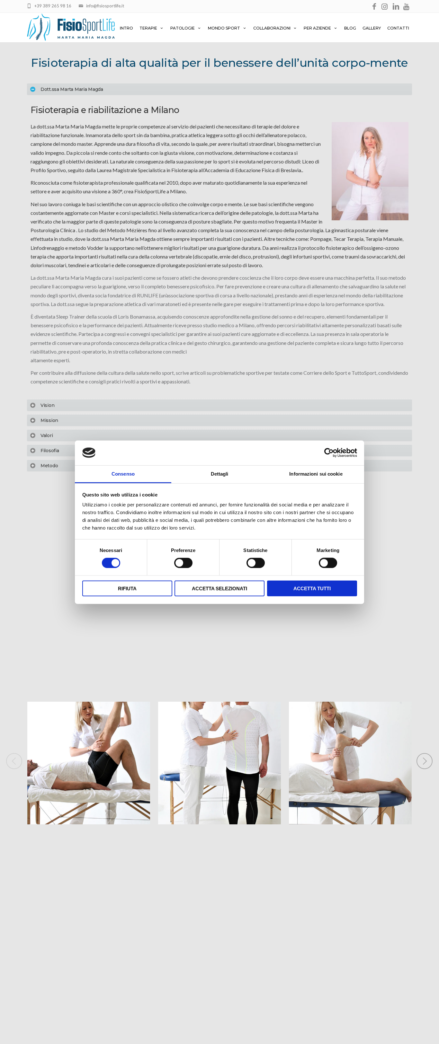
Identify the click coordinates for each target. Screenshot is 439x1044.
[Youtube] (406, 7)
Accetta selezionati (219, 588)
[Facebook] (374, 7)
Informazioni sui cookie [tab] (315, 473)
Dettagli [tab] (219, 473)
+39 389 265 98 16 (52, 5)
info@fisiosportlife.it (105, 5)
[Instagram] (385, 7)
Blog (350, 28)
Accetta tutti (312, 588)
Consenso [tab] (123, 473)
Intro (126, 28)
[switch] (183, 563)
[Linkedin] (395, 7)
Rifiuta (127, 588)
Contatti (398, 28)
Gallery (372, 28)
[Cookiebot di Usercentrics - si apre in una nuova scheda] (329, 453)
